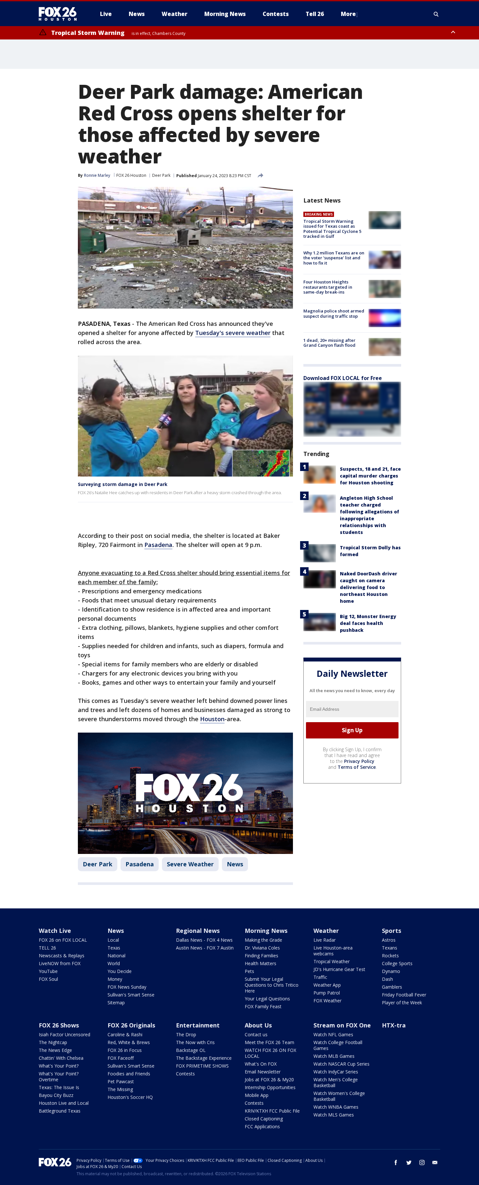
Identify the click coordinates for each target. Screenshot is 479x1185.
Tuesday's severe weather (232, 333)
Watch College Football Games (337, 1045)
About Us (258, 1025)
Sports (391, 930)
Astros (389, 940)
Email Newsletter (263, 1072)
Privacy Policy (359, 761)
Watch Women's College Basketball (339, 1096)
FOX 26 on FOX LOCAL (63, 940)
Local (113, 940)
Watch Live (55, 930)
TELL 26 (47, 948)
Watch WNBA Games (335, 1107)
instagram (422, 1162)
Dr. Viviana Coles (262, 948)
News (235, 864)
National (116, 955)
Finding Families (261, 955)
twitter (409, 1162)
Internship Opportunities (270, 1087)
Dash (387, 979)
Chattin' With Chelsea (61, 1058)
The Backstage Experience (204, 1058)
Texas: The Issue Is (59, 1087)
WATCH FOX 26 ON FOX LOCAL (270, 1053)
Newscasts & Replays (61, 955)
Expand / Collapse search (436, 14)
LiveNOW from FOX (59, 963)
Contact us (256, 1034)
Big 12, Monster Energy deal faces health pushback (368, 623)
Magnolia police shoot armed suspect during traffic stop (333, 313)
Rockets (390, 955)
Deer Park (161, 175)
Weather (326, 930)
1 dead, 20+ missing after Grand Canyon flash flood (329, 342)
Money (115, 979)
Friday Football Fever (404, 995)
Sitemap (116, 1002)
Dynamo (391, 971)
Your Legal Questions (267, 998)
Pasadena (158, 545)
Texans (389, 948)
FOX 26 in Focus (125, 1050)
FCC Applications (262, 1126)
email (435, 1162)
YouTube (48, 971)
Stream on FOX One (342, 1025)
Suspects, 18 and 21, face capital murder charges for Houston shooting (370, 476)
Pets (249, 971)
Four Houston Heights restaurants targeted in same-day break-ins (327, 287)
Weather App (327, 985)
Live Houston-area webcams (333, 951)
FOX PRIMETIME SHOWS (202, 1066)
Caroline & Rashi (125, 1034)
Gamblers (392, 987)
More (348, 14)
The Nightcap (53, 1042)
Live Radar (324, 940)
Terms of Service (357, 767)
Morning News (266, 930)
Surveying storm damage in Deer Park (122, 484)
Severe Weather (190, 864)
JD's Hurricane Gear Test (339, 969)
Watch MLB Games (334, 1056)
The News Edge (55, 1050)
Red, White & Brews (129, 1042)
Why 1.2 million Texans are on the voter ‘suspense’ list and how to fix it (333, 258)
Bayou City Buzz (56, 1095)
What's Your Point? (59, 1066)
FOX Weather (327, 1000)
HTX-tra (394, 1025)
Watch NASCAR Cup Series (341, 1064)
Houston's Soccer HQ (130, 1097)
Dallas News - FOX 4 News (204, 940)
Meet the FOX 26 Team (269, 1042)
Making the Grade (263, 940)
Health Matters (260, 963)
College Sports (397, 963)
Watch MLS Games (333, 1115)
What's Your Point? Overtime (59, 1077)
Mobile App (257, 1095)
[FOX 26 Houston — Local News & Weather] (60, 14)
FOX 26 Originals (131, 1025)
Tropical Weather (331, 961)
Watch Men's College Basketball (335, 1082)
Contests (185, 1074)
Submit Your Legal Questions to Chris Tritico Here (271, 985)
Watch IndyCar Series (335, 1072)
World (114, 963)
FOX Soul (48, 979)
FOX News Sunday (127, 987)
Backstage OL (191, 1050)
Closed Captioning (264, 1119)
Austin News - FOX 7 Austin (205, 948)
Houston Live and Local (64, 1103)
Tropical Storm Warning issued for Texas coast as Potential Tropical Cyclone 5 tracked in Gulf (332, 228)
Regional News (198, 930)
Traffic (320, 977)
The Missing (120, 1089)
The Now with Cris (195, 1042)
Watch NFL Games (333, 1034)
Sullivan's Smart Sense (131, 995)
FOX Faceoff (121, 1058)
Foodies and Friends (129, 1074)
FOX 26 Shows (59, 1025)
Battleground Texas (59, 1111)
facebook (396, 1162)
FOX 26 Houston (131, 175)
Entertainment (198, 1025)
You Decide (120, 971)
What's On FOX (261, 1064)
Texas (114, 948)
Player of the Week (402, 1002)
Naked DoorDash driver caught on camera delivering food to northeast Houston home (368, 587)
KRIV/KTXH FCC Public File (272, 1111)
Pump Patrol (326, 993)
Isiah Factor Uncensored (64, 1034)
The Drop (186, 1034)
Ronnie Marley (97, 175)
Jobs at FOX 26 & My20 (269, 1079)
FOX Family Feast (263, 1006)
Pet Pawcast (121, 1081)
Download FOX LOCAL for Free (342, 378)
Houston (212, 719)
